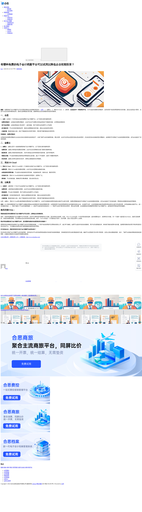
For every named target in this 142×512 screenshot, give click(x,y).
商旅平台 (6, 15)
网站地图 (39, 484)
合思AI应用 (7, 480)
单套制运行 (10, 22)
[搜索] (54, 54)
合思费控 (6, 470)
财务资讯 (19, 69)
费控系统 (6, 7)
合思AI (6, 479)
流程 (8, 467)
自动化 (23, 467)
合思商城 (6, 477)
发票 (19, 467)
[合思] (5, 4)
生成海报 (28, 281)
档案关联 (9, 24)
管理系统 (15, 467)
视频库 (9, 29)
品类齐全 (9, 17)
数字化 (30, 467)
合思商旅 (6, 472)
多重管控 (9, 19)
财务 (26, 467)
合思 (42, 109)
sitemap (34, 484)
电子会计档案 (8, 21)
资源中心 (6, 28)
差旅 (5, 467)
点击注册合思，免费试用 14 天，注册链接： (13, 237)
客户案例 (6, 26)
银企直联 (9, 10)
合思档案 (6, 474)
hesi (2, 69)
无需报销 (9, 14)
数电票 (9, 9)
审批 (11, 467)
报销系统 (6, 12)
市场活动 (9, 33)
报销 (2, 467)
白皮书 (9, 31)
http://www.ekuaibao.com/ (33, 237)
